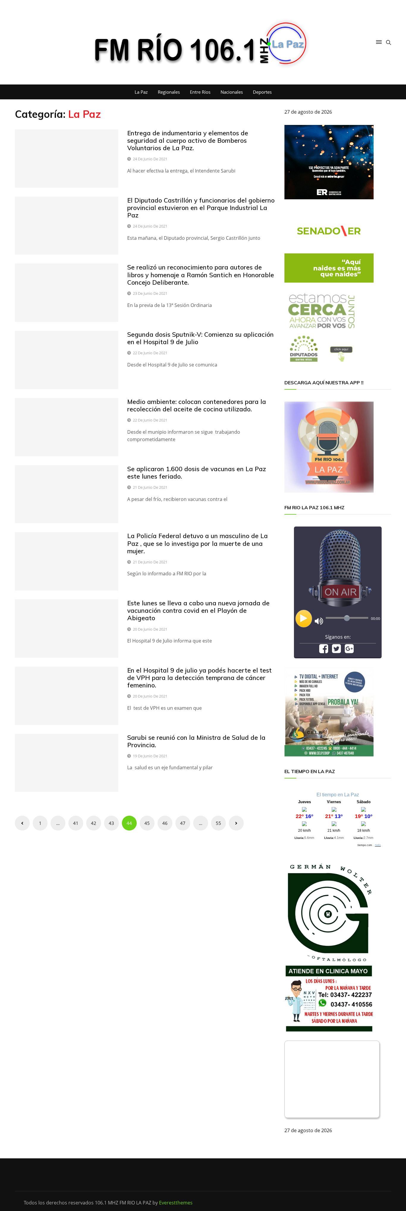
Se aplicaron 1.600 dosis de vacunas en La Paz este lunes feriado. (196, 472)
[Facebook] (323, 650)
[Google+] (349, 650)
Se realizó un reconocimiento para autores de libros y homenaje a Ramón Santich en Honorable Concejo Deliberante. (200, 274)
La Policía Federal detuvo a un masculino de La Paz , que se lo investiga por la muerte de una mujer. (197, 543)
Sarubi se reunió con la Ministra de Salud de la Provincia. (196, 741)
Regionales (169, 92)
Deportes (262, 92)
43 (111, 823)
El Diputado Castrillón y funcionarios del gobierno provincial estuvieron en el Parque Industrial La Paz (201, 207)
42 (93, 823)
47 (182, 823)
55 (218, 823)
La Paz (141, 92)
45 (147, 823)
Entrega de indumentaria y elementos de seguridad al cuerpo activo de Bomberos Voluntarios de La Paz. (187, 140)
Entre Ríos (200, 92)
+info (378, 845)
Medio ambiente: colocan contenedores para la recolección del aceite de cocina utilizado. (196, 405)
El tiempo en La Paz (338, 794)
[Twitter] (336, 650)
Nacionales (232, 92)
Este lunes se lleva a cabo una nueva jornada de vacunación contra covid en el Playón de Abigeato (198, 610)
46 (165, 823)
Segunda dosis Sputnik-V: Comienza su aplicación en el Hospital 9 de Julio (200, 338)
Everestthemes (176, 1202)
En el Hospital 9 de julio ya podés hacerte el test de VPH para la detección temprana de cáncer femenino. (199, 677)
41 (75, 823)
